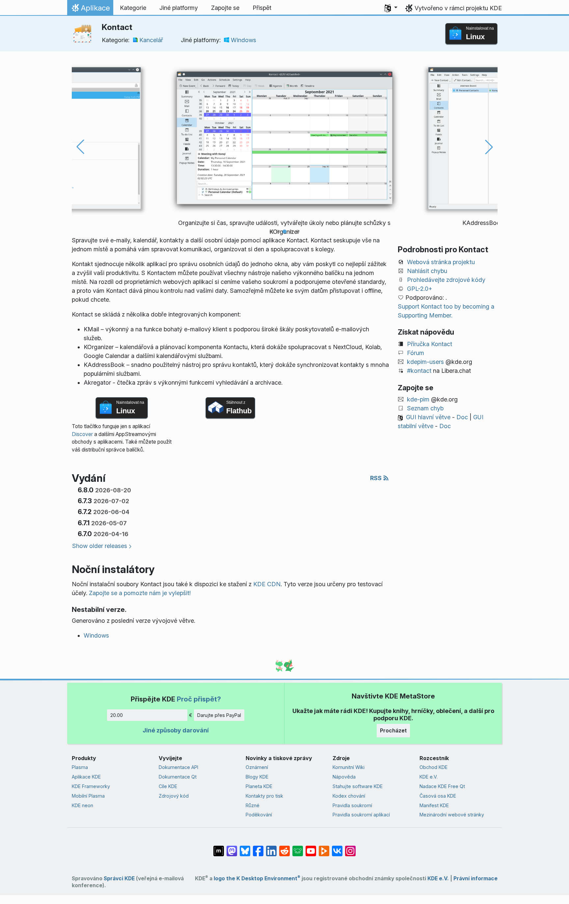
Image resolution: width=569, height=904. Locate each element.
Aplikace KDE (86, 777)
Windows (243, 40)
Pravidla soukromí (352, 805)
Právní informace (475, 878)
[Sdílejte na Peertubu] (324, 847)
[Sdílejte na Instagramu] (350, 847)
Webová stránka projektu (441, 262)
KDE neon (82, 805)
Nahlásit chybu (427, 270)
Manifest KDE (434, 805)
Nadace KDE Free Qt (442, 786)
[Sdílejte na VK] (337, 847)
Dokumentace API (178, 767)
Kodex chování (349, 796)
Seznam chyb (425, 408)
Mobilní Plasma (88, 796)
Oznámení (257, 767)
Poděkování (259, 814)
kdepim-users (425, 361)
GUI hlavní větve (428, 417)
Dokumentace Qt (178, 777)
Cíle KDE (168, 786)
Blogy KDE (257, 777)
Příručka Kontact (429, 344)
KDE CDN (267, 584)
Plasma (80, 767)
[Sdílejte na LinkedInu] (271, 847)
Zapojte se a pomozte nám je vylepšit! (140, 592)
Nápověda (344, 777)
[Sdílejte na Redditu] (284, 847)
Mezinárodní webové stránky (452, 814)
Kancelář (151, 40)
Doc (462, 417)
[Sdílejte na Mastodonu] (232, 847)
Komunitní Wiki (349, 767)
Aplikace (90, 9)
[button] (391, 8)
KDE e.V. (429, 777)
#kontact (419, 370)
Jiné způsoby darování (176, 730)
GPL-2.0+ (419, 288)
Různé (252, 805)
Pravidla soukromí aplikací (361, 814)
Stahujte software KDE (358, 786)
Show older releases (99, 545)
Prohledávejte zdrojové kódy (446, 279)
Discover (82, 434)
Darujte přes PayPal (219, 715)
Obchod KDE (433, 767)
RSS (376, 478)
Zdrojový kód (174, 796)
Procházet (393, 730)
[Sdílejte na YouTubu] (311, 847)
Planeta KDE (259, 786)
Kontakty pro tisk (264, 796)
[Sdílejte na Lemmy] (297, 847)
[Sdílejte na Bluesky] (245, 847)
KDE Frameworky (91, 786)
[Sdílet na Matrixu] (218, 847)
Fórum (415, 352)
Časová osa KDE (438, 796)
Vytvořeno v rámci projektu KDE (458, 8)
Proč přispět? (199, 699)
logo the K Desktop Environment (257, 878)
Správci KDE (119, 878)
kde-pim (418, 399)
